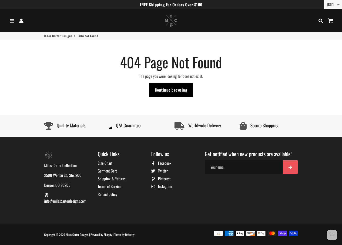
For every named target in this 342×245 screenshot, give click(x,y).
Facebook (164, 163)
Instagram (164, 186)
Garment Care (107, 171)
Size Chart (105, 163)
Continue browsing (171, 90)
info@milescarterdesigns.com (65, 201)
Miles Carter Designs (58, 36)
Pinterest (164, 179)
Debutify (129, 234)
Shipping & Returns (111, 179)
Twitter (162, 171)
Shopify (108, 234)
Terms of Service (109, 186)
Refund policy (107, 194)
